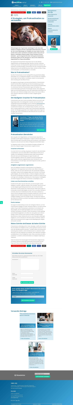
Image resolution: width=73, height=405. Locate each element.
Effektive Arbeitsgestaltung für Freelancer (53, 30)
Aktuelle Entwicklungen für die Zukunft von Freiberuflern (53, 20)
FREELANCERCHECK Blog (14, 10)
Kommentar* (15, 259)
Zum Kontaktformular (14, 397)
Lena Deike (16, 14)
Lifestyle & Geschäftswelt (22, 10)
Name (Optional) (14, 274)
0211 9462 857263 (45, 2)
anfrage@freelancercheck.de (57, 2)
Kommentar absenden (28, 282)
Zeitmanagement (40, 103)
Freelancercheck (59, 404)
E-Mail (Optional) (14, 278)
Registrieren (47, 5)
